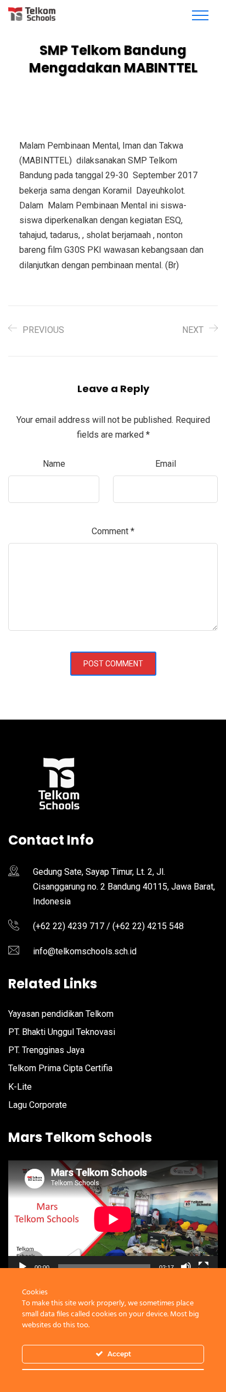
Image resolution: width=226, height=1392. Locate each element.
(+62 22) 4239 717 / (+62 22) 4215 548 (108, 926)
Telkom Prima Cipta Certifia (60, 1068)
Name (54, 464)
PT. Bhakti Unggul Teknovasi (61, 1032)
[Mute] (185, 1266)
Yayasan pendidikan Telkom (61, 1014)
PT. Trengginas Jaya (46, 1050)
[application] (113, 1219)
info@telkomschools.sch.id (85, 951)
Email (165, 464)
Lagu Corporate (37, 1105)
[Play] (22, 1266)
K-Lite (20, 1087)
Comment (113, 531)
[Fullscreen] (203, 1266)
